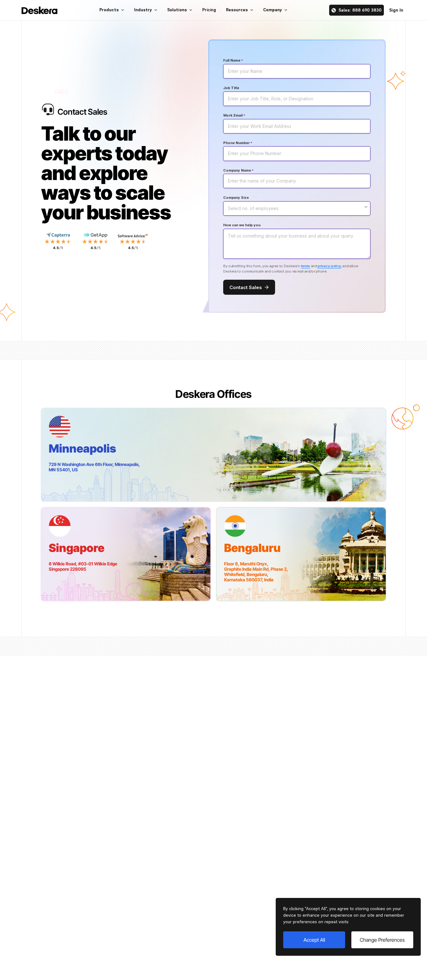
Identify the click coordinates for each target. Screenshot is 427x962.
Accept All (314, 940)
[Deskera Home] (40, 10)
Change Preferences (382, 940)
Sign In (396, 10)
